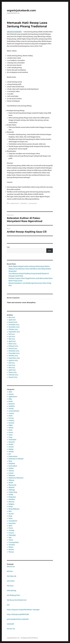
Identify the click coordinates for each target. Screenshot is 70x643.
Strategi (11, 530)
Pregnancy (12, 497)
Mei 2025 (12, 339)
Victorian (12, 545)
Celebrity (12, 406)
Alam (10, 392)
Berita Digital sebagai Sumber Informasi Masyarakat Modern (29, 266)
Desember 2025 (14, 324)
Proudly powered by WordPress (29, 638)
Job (10, 454)
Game (11, 435)
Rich (10, 511)
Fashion (11, 420)
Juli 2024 (12, 363)
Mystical (11, 487)
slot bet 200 (11, 629)
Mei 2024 (12, 367)
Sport (10, 525)
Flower (11, 427)
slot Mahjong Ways (13, 595)
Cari (8, 247)
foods (10, 430)
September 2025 (14, 332)
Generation (12, 439)
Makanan (12, 475)
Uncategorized (32, 203)
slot (8, 605)
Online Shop (13, 492)
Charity (11, 408)
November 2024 (14, 353)
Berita (11, 401)
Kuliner (11, 468)
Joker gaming (11, 590)
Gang (10, 437)
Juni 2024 (12, 365)
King (10, 461)
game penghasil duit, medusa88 (18, 619)
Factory (11, 418)
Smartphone (13, 521)
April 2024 (12, 370)
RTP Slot (10, 571)
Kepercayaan (13, 456)
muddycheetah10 (14, 203)
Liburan (11, 470)
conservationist (14, 411)
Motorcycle (12, 485)
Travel (11, 540)
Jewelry (11, 451)
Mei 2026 (12, 317)
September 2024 (14, 358)
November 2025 (14, 327)
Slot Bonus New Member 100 (16, 600)
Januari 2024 (13, 377)
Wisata (11, 547)
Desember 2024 (14, 351)
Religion (11, 504)
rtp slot (11, 513)
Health (11, 444)
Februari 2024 (13, 375)
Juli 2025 (12, 334)
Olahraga (12, 490)
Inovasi (11, 447)
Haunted (12, 442)
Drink (10, 416)
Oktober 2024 (13, 355)
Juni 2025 (12, 336)
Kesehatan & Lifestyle (16, 459)
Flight (11, 425)
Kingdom (12, 463)
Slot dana (10, 586)
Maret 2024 (12, 372)
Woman (11, 549)
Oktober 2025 (13, 329)
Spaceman (12, 523)
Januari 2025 (13, 348)
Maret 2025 (12, 343)
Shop (10, 516)
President (12, 499)
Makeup (11, 480)
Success (11, 533)
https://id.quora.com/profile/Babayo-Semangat (23, 609)
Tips (10, 537)
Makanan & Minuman (16, 478)
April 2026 (12, 320)
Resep (11, 506)
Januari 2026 (13, 322)
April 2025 (12, 341)
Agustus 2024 (13, 360)
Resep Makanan (14, 509)
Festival (11, 423)
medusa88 (10, 624)
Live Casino (11, 581)
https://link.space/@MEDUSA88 (18, 614)
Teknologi (12, 535)
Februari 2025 (13, 346)
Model (11, 482)
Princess (11, 502)
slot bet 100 (11, 566)
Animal (11, 394)
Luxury (11, 473)
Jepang (11, 449)
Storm (11, 528)
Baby (10, 399)
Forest (11, 432)
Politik (11, 494)
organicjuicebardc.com (21, 10)
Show (10, 518)
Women (11, 552)
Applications (13, 396)
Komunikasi (13, 466)
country (11, 413)
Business (12, 404)
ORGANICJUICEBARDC (14, 32)
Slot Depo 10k (11, 576)
